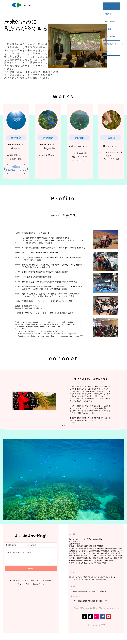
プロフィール (109, 21)
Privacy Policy (45, 580)
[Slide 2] (64, 425)
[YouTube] (108, 616)
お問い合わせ (109, 37)
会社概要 (107, 29)
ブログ (107, 52)
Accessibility (15, 580)
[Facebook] (102, 616)
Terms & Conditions (30, 580)
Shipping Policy (24, 584)
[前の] (5, 401)
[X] (84, 616)
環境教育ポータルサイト (112, 44)
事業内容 (107, 14)
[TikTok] (90, 616)
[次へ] (121, 401)
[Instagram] (96, 616)
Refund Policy (38, 584)
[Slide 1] (62, 425)
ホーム (107, 6)
